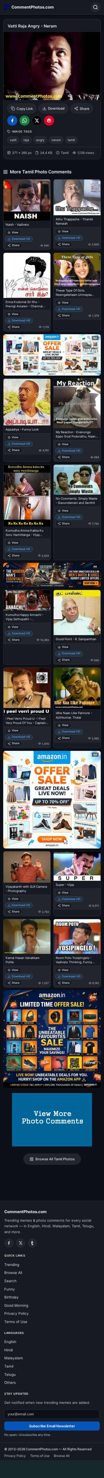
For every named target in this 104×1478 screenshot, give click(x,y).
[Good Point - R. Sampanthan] (77, 612)
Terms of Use (15, 1322)
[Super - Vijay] (77, 866)
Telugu (10, 1374)
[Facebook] (8, 1243)
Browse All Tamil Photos (55, 1159)
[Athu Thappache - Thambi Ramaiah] (77, 197)
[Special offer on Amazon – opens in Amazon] (52, 355)
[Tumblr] (32, 1243)
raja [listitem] (26, 140)
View (15, 232)
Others (10, 1382)
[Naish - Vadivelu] (26, 200)
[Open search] (95, 7)
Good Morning (16, 1305)
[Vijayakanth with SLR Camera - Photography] (26, 867)
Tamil (8, 1366)
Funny (9, 1289)
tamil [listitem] (71, 140)
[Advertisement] (52, 1468)
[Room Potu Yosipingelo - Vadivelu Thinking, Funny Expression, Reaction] (77, 936)
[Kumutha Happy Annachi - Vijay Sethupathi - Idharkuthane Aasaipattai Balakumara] (26, 600)
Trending (11, 1264)
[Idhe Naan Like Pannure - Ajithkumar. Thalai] (77, 688)
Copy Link (25, 108)
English (10, 1342)
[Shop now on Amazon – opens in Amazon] (52, 799)
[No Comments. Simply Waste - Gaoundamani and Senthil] (77, 479)
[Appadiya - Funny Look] (26, 402)
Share (84, 108)
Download (56, 108)
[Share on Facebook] (12, 120)
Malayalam (13, 1358)
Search (10, 1281)
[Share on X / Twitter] (37, 120)
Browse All (13, 1272)
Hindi (8, 1350)
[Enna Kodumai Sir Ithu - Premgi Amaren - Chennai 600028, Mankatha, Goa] (26, 275)
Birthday (11, 1297)
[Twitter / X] (20, 1243)
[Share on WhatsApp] (24, 120)
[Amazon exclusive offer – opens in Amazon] (52, 1039)
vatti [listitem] (13, 140)
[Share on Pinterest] (49, 120)
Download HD (21, 239)
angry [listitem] (40, 140)
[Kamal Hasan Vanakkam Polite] (26, 936)
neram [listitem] (56, 140)
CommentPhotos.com (25, 1211)
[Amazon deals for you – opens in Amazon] (52, 575)
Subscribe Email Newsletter (52, 1426)
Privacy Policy (16, 1313)
